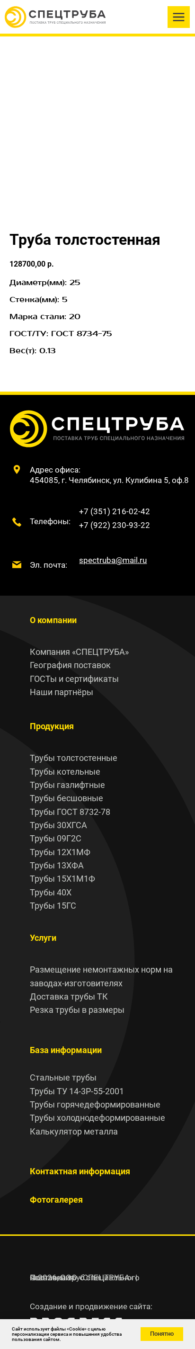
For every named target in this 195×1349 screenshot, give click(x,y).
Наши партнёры (61, 692)
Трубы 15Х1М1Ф (62, 879)
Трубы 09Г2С (55, 838)
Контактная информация (80, 1171)
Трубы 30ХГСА (58, 825)
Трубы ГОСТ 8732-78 (70, 812)
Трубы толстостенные (73, 758)
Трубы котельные (65, 772)
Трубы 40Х (50, 892)
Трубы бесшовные (66, 798)
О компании (53, 620)
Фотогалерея (56, 1200)
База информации (66, 1050)
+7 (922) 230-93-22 (114, 525)
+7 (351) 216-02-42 (114, 511)
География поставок (70, 665)
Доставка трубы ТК (69, 996)
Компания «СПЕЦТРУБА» (79, 652)
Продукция (52, 726)
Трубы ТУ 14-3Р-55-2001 (77, 1091)
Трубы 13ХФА (57, 865)
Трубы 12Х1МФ (60, 852)
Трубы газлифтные (67, 785)
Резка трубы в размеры (77, 1010)
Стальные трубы (63, 1077)
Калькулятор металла (74, 1131)
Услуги (43, 938)
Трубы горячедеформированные (95, 1104)
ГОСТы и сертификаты (74, 679)
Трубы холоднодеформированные (97, 1118)
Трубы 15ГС (53, 906)
